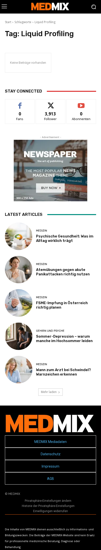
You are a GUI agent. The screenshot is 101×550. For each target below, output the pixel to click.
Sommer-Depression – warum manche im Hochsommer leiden (64, 338)
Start (8, 22)
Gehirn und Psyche (50, 331)
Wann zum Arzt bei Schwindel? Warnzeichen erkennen (63, 372)
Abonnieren (81, 103)
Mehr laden (49, 392)
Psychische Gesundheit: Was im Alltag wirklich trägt (64, 238)
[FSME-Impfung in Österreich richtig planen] (18, 303)
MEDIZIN (41, 230)
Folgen (50, 103)
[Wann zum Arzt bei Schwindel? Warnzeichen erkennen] (18, 369)
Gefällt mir (20, 103)
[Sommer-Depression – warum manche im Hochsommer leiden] (18, 336)
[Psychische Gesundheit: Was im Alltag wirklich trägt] (18, 236)
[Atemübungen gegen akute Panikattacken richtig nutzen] (18, 269)
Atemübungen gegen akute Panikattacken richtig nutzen (63, 271)
